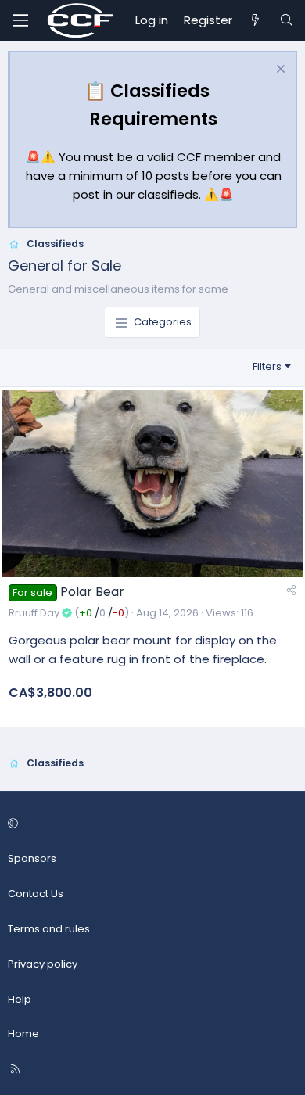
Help (19, 999)
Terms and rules (49, 928)
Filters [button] (267, 366)
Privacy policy (42, 964)
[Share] (291, 590)
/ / (101, 612)
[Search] (286, 20)
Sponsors (32, 858)
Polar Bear (92, 592)
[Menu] (20, 20)
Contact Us (35, 893)
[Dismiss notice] (278, 71)
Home (23, 1033)
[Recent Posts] (255, 20)
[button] (150, 824)
